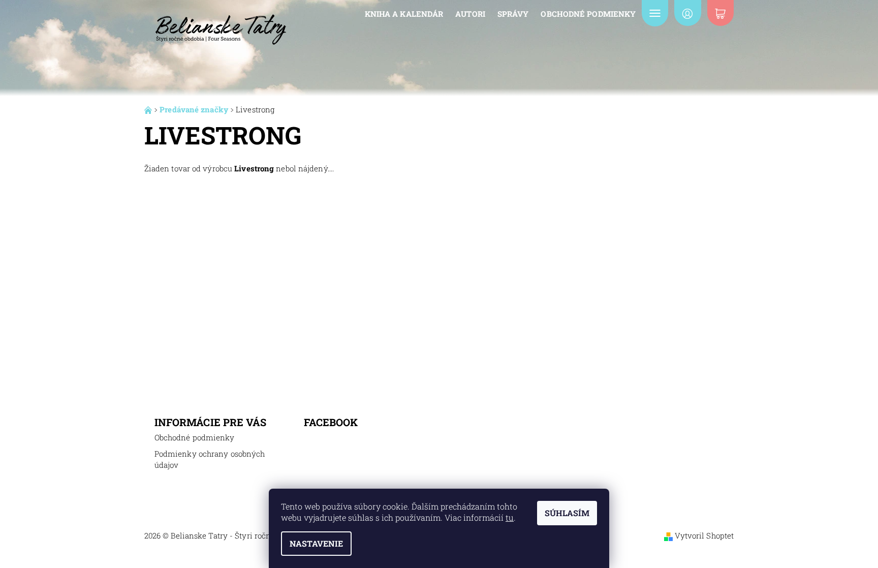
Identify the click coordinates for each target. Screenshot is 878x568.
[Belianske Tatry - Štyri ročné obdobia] (220, 25)
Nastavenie (316, 543)
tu (510, 517)
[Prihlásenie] (687, 13)
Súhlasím (567, 512)
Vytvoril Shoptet (704, 535)
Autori (470, 14)
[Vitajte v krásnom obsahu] (149, 109)
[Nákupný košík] (720, 13)
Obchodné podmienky (588, 14)
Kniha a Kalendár (404, 14)
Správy (513, 14)
